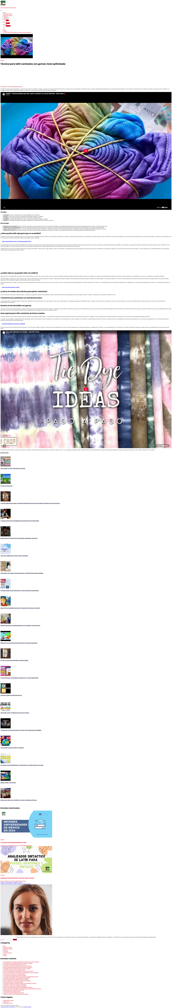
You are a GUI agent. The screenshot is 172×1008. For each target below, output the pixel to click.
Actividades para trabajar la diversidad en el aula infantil (16, 978)
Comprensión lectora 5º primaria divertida (13, 982)
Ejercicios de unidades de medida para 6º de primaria (15, 979)
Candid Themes (27, 1006)
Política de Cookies (7, 1003)
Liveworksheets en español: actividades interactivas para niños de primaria (21, 961)
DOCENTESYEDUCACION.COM (8, 7)
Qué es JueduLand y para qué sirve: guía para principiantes (17, 980)
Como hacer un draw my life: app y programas (14, 974)
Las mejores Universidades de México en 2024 (13, 842)
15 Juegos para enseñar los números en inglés (14, 970)
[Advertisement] (41, 76)
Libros (7, 20)
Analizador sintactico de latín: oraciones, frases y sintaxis (17, 878)
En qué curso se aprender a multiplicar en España (15, 986)
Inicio (4, 12)
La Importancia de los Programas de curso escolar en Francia (17, 963)
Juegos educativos (7, 952)
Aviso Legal (6, 1001)
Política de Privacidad (8, 1000)
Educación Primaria (7, 15)
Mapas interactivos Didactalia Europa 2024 (13, 990)
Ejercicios (5, 16)
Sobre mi (5, 24)
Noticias (8, 23)
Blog (4, 21)
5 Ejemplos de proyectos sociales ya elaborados (14, 984)
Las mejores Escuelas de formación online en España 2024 (17, 966)
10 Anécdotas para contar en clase (11, 991)
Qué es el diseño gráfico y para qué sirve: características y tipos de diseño (20, 972)
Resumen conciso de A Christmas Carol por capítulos (15, 994)
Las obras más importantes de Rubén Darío (13, 992)
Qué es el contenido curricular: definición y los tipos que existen (18, 971)
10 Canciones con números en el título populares (14, 975)
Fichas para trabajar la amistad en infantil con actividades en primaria (19, 983)
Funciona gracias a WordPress (8, 1006)
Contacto (8, 26)
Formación (5, 19)
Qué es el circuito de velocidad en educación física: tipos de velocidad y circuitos (22, 988)
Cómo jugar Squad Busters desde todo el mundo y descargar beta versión (20, 976)
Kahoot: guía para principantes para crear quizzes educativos (17, 967)
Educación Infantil (7, 13)
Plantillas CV (6, 17)
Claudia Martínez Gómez (16, 86)
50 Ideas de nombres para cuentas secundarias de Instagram (17, 987)
